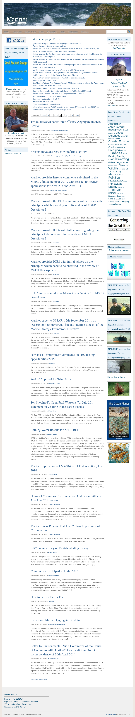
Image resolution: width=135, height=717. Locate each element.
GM (110, 162)
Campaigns (17, 31)
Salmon (112, 193)
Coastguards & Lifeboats (117, 144)
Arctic (121, 126)
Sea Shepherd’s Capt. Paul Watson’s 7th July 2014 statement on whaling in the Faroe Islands (68, 83)
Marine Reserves (54, 504)
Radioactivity (53, 474)
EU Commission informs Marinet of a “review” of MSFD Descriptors (58, 70)
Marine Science (113, 166)
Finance (123, 150)
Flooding (121, 156)
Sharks (118, 201)
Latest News (30, 31)
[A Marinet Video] (119, 269)
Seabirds (112, 196)
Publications (73, 31)
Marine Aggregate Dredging (59, 130)
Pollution (114, 177)
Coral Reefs (118, 147)
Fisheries (56, 214)
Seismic (123, 199)
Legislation (122, 162)
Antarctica (113, 127)
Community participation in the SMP (46, 99)
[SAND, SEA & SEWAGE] (16, 118)
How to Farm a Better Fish (43, 102)
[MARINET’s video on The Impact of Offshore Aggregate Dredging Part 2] (119, 337)
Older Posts (34, 679)
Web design (111, 714)
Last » (77, 115)
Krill (113, 163)
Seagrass (120, 196)
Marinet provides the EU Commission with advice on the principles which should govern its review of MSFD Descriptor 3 (67, 205)
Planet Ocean (52, 411)
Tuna (110, 204)
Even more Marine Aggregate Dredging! (47, 104)
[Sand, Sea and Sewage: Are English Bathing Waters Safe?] (16, 72)
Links (62, 31)
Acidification (114, 124)
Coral (111, 147)
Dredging (114, 150)
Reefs (125, 181)
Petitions (84, 31)
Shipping (125, 202)
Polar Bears (122, 175)
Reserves (115, 190)
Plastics (113, 174)
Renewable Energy (75, 156)
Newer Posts (43, 679)
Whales (117, 204)
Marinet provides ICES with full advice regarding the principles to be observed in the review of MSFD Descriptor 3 (65, 234)
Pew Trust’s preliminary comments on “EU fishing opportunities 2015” (59, 78)
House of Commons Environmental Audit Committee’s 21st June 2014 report (62, 91)
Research (121, 187)
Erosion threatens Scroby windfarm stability (49, 46)
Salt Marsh (120, 193)
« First (44, 115)
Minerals (122, 169)
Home (6, 31)
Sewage (111, 202)
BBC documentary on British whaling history (49, 96)
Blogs (41, 31)
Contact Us (52, 31)
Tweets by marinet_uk (12, 153)
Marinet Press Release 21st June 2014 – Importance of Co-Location (58, 94)
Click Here (111, 106)
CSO (124, 147)
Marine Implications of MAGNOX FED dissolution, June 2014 (56, 88)
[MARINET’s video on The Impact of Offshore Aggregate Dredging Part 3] (119, 366)
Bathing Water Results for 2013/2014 (47, 86)
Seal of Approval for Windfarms (44, 81)
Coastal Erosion (118, 141)
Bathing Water (115, 129)
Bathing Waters (52, 434)
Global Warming (118, 159)
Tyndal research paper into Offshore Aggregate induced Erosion (57, 44)
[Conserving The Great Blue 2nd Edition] (119, 229)
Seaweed (117, 199)
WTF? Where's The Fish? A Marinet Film (119, 82)
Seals (110, 199)
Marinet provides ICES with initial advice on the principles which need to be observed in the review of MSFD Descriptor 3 (65, 265)
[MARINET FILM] (119, 66)
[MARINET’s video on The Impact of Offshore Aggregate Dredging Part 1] (119, 305)
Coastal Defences (53, 575)
